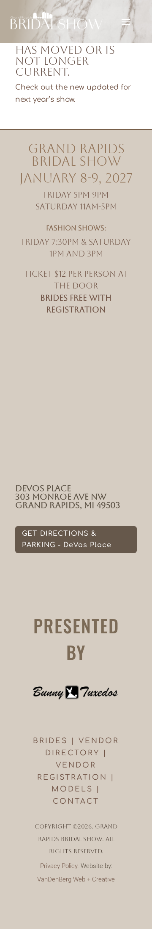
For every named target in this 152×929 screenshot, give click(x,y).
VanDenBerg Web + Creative (76, 879)
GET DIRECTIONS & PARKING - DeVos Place (66, 539)
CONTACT (76, 801)
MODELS (72, 789)
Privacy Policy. (59, 866)
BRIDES (50, 741)
